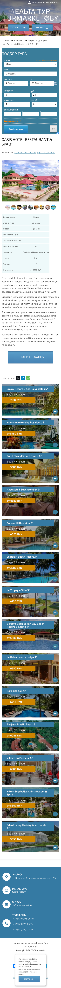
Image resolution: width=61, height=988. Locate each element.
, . (35, 876)
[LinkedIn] (23, 378)
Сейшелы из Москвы (25, 152)
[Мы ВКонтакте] (15, 966)
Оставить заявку (30, 357)
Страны (16, 27)
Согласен (29, 979)
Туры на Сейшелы (46, 152)
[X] (18, 378)
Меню (39, 27)
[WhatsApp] (28, 378)
